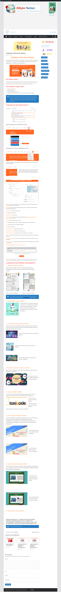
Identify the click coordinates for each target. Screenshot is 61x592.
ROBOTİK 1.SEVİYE (45, 64)
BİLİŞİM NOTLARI (12, 589)
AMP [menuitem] (6, 0)
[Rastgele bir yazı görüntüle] (55, 36)
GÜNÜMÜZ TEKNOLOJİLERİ (43, 36)
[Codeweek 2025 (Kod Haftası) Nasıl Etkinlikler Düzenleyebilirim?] (22, 537)
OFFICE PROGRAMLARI (28, 36)
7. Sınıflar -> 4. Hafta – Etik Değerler (12, 532)
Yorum (6, 559)
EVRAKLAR (15, 36)
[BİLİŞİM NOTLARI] (6, 36)
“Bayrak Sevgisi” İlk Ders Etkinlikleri (10, 544)
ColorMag (20, 589)
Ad (6, 571)
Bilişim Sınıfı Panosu (35, 532)
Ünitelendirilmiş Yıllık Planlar (45, 46)
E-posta (6, 575)
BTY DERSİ (10, 36)
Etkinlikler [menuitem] (10, 0)
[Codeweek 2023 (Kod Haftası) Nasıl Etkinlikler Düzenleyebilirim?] (34, 537)
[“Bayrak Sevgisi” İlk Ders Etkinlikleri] (10, 537)
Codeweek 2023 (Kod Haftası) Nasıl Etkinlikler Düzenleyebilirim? (34, 545)
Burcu (11, 55)
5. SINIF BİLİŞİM (44, 57)
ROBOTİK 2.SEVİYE (45, 67)
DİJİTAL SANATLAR (45, 74)
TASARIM (35, 36)
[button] (12, 36)
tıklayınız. (17, 293)
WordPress (25, 589)
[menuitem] (1, 0)
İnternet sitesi (7, 579)
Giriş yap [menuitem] (3, 0)
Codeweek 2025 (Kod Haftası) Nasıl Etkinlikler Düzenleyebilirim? (22, 545)
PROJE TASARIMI (44, 77)
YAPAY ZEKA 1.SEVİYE (45, 70)
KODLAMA (21, 36)
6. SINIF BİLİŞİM (44, 60)
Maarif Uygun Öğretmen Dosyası (46, 45)
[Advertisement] (30, 22)
